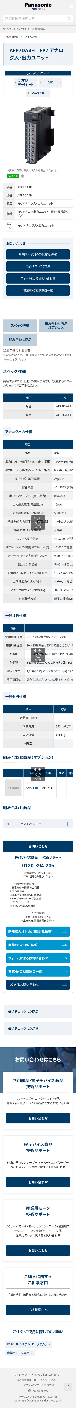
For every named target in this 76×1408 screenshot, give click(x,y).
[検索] (69, 18)
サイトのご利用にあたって (45, 1375)
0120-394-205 (38, 865)
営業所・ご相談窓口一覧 (38, 290)
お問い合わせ (38, 1118)
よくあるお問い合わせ (23, 984)
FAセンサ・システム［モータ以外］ (26, 1344)
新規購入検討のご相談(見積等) (38, 254)
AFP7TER (32, 787)
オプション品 (12, 36)
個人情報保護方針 (26, 1380)
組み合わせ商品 (20, 339)
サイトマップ (21, 1375)
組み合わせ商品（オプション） (56, 326)
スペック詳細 (20, 325)
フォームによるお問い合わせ (38, 278)
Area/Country (40, 1391)
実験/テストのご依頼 (38, 266)
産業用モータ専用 (18, 1353)
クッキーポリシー (50, 1380)
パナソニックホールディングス (39, 1385)
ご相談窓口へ (38, 1310)
